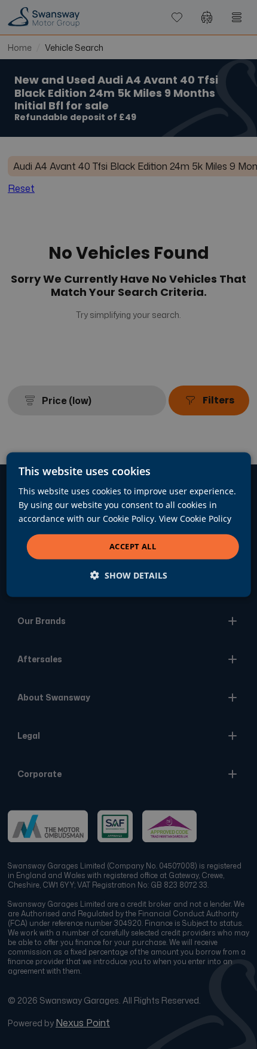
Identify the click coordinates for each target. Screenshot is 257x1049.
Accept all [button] (132, 546)
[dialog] (129, 524)
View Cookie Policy (195, 518)
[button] (128, 575)
